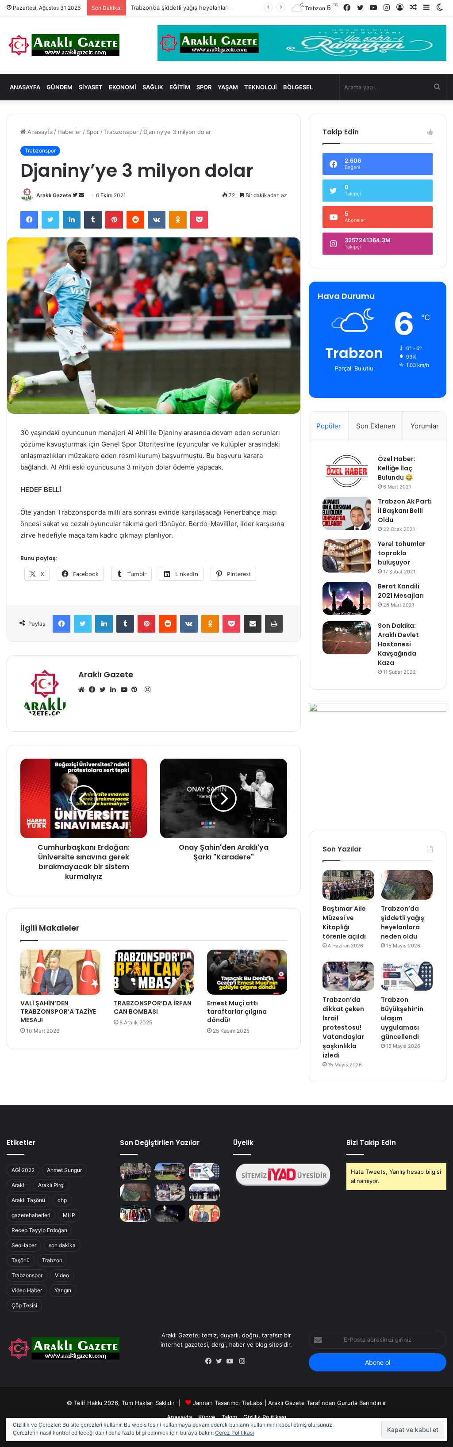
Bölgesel (298, 87)
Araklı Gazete (53, 195)
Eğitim (179, 87)
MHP (69, 1215)
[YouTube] (126, 689)
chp (62, 1200)
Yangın (62, 1290)
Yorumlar (425, 426)
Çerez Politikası (234, 1432)
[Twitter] (50, 220)
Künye (206, 1416)
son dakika (62, 1245)
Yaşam (228, 87)
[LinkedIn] (72, 220)
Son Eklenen (375, 426)
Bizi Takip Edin (371, 1142)
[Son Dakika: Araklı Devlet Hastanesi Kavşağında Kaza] (346, 637)
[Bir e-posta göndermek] (81, 195)
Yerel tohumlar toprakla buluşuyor (402, 553)
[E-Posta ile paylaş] (252, 624)
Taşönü (21, 1260)
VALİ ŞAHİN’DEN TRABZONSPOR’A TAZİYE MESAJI (58, 1011)
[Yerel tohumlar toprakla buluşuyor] (346, 556)
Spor (203, 87)
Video (62, 1275)
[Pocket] (199, 220)
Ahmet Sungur (64, 1170)
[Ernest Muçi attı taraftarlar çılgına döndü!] (247, 972)
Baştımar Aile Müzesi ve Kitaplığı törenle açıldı (344, 922)
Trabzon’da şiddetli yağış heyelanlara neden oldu (197, 7)
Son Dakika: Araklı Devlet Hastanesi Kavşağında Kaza (398, 644)
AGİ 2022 (23, 1170)
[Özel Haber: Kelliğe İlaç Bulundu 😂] (346, 471)
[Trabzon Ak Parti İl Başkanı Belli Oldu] (346, 513)
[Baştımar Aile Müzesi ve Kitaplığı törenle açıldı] (348, 884)
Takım (229, 1416)
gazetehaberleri (31, 1215)
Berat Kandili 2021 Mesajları (401, 591)
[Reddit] (135, 220)
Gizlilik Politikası (264, 1416)
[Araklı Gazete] (63, 45)
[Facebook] (29, 220)
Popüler (328, 426)
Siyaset (91, 87)
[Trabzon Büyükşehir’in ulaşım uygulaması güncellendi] (407, 976)
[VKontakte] (156, 220)
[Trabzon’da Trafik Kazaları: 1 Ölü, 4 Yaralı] (169, 1213)
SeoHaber (24, 1245)
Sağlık (152, 87)
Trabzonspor (121, 131)
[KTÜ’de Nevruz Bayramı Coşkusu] (135, 1213)
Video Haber (27, 1290)
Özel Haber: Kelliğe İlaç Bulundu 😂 (396, 468)
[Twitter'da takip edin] (76, 195)
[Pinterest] (114, 220)
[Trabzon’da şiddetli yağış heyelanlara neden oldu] (407, 884)
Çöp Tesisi (24, 1305)
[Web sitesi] (83, 689)
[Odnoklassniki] (178, 220)
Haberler (69, 131)
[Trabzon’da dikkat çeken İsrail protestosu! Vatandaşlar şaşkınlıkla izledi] (348, 976)
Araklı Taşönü (28, 1200)
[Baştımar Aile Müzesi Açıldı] (169, 1171)
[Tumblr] (93, 220)
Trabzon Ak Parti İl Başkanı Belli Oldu (405, 510)
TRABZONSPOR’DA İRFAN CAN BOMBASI (153, 1007)
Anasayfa (25, 87)
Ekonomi (122, 87)
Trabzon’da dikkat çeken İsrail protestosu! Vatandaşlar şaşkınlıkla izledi (343, 1027)
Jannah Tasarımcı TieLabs (228, 1402)
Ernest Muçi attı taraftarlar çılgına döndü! (237, 1011)
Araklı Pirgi (51, 1185)
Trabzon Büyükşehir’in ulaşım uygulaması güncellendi (402, 1018)
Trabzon (52, 1260)
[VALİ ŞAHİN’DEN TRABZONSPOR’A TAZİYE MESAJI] (60, 972)
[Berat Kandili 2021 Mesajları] (346, 598)
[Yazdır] (274, 624)
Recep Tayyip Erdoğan (39, 1230)
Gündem (59, 87)
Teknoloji (260, 87)
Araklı (19, 1185)
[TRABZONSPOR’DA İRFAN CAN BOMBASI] (154, 972)
